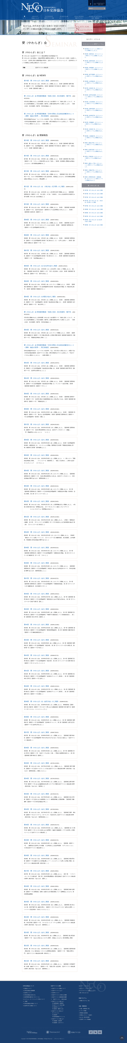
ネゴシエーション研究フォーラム (93, 44)
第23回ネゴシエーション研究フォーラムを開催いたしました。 (94, 49)
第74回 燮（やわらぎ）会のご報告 (36, 80)
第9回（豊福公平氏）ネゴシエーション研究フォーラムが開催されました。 (94, 144)
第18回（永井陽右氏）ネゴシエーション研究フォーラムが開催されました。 (94, 83)
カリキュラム (56, 1012)
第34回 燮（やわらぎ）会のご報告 (36, 778)
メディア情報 (83, 1010)
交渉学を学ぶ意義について (30, 1005)
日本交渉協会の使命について (31, 1003)
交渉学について (27, 992)
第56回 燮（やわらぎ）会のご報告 (36, 440)
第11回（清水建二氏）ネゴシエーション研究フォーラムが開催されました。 (94, 130)
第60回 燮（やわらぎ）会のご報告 (36, 393)
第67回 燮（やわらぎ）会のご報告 (36, 250)
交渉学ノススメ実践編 (85, 1019)
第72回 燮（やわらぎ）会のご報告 (36, 171)
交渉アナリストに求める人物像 (59, 994)
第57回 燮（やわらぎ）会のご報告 (36, 424)
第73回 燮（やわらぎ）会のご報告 (36, 156)
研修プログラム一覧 (84, 1000)
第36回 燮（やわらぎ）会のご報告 (36, 748)
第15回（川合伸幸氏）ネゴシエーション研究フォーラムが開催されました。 (94, 103)
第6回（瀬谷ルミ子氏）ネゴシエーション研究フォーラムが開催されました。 (94, 165)
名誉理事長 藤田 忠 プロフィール (31, 997)
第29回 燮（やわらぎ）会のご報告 (36, 840)
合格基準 (55, 1014)
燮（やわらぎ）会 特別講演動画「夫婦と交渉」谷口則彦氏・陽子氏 (47, 96)
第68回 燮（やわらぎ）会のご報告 (36, 235)
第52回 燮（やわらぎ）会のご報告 (36, 501)
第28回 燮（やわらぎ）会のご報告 (36, 855)
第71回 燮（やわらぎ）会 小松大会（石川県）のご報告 (44, 186)
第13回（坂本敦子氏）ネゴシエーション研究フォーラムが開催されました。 (94, 117)
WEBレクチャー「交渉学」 (86, 1015)
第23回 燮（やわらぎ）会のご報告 (36, 932)
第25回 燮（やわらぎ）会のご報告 (36, 902)
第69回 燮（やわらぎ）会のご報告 (36, 219)
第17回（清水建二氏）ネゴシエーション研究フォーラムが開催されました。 (94, 90)
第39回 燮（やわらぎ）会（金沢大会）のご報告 (41, 701)
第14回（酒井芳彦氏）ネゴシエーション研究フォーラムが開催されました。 (94, 110)
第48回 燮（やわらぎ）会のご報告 (36, 563)
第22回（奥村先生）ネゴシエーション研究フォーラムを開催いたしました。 (94, 55)
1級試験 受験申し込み (58, 1008)
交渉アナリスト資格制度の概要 (59, 997)
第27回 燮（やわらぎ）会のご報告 (36, 871)
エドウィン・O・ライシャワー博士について (34, 999)
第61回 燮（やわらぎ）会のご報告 (36, 378)
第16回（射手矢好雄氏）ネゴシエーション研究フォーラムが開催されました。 (94, 96)
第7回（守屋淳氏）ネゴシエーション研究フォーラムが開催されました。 (93, 158)
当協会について (27, 988)
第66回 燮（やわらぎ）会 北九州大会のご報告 (40, 266)
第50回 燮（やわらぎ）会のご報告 (36, 532)
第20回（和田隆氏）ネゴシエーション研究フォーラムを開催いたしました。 (94, 69)
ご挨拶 (25, 1001)
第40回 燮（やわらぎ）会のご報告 (36, 686)
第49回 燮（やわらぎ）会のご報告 (36, 547)
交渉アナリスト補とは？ (58, 1011)
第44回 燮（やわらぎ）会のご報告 (36, 624)
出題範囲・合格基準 (57, 1020)
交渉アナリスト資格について (59, 988)
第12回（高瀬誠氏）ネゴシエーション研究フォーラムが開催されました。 (94, 124)
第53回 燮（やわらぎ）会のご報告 (36, 486)
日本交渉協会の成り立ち (30, 994)
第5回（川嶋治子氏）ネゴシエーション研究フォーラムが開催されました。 (94, 172)
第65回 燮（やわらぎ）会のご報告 (36, 281)
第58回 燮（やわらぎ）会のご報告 (36, 409)
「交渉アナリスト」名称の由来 (59, 999)
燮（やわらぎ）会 (93, 185)
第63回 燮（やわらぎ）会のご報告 (36, 330)
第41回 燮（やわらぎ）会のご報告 (36, 671)
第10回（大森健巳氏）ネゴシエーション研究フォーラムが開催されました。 (94, 137)
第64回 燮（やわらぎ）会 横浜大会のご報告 (40, 296)
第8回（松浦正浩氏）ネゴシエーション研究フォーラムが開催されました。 (94, 151)
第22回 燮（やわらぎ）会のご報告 (36, 945)
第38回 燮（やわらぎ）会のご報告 (36, 717)
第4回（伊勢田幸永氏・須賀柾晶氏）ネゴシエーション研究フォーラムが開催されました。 (94, 178)
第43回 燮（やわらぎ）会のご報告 (36, 640)
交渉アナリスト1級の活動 (58, 1005)
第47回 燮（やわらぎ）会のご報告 (36, 578)
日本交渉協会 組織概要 (29, 990)
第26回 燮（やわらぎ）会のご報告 (36, 886)
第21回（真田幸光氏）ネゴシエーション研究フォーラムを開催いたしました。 (94, 62)
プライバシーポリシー (59, 1038)
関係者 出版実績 (84, 1013)
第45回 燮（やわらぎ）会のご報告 (36, 609)
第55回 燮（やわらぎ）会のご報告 (36, 455)
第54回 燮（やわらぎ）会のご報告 (36, 470)
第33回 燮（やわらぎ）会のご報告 (36, 794)
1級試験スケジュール (57, 1006)
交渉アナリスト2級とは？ (58, 1018)
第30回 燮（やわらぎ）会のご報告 (36, 825)
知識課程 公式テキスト (58, 1022)
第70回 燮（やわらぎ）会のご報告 (36, 204)
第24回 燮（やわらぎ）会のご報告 (36, 917)
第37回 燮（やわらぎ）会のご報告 (36, 732)
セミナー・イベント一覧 (85, 988)
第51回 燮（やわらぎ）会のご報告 (36, 517)
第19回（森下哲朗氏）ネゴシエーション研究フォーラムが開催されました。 (94, 76)
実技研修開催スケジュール (59, 1016)
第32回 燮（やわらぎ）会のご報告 (36, 809)
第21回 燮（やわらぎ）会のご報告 (36, 961)
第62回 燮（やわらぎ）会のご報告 (36, 363)
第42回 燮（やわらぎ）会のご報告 (36, 655)
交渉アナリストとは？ (57, 990)
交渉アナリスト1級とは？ (58, 1001)
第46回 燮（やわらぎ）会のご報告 (36, 594)
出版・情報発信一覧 (84, 1008)
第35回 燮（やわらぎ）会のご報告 (36, 763)
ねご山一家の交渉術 (84, 1017)
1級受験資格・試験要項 (58, 1003)
